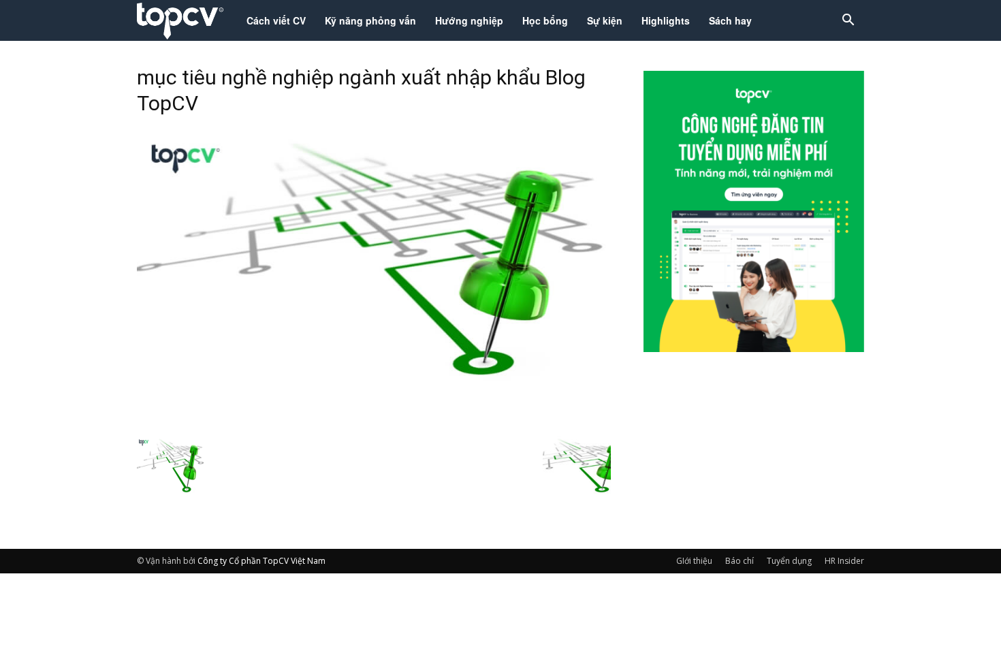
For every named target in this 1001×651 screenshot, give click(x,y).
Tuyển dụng (789, 561)
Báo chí (739, 561)
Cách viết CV (276, 20)
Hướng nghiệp (469, 20)
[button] (847, 21)
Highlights (665, 20)
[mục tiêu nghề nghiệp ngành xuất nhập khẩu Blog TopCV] (374, 421)
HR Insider (844, 561)
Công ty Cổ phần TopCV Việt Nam (261, 561)
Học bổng (545, 20)
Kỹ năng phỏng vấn (370, 20)
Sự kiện (604, 20)
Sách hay (730, 20)
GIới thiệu (694, 561)
